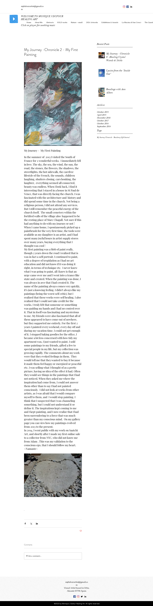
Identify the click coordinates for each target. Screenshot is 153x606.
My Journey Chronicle (104, 137)
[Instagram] (124, 7)
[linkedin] (131, 7)
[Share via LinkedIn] (37, 523)
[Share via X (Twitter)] (31, 523)
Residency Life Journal (122, 137)
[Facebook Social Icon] (127, 7)
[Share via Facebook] (25, 523)
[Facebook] (74, 596)
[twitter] (82, 596)
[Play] (14, 19)
